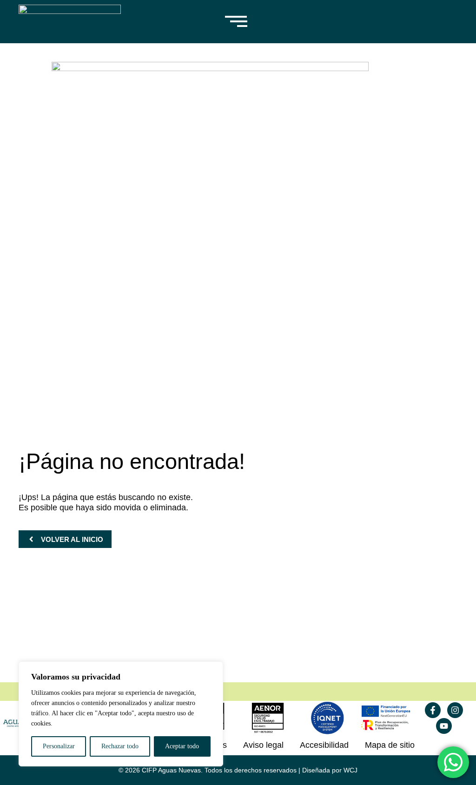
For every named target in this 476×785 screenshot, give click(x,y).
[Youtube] (444, 726)
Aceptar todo (182, 746)
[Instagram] (455, 710)
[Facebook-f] (433, 710)
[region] (121, 713)
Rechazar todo (120, 746)
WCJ (350, 770)
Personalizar (59, 746)
